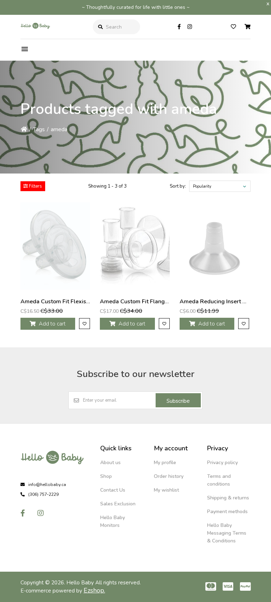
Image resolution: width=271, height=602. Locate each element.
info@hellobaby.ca (47, 484)
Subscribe (178, 401)
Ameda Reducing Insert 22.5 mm (223, 301)
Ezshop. (94, 590)
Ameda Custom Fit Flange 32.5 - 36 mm (152, 301)
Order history (168, 476)
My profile (165, 462)
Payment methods (227, 511)
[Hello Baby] (35, 33)
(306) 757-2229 (43, 494)
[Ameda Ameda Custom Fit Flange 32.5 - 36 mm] (135, 246)
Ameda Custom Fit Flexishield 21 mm (69, 301)
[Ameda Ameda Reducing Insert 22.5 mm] (214, 246)
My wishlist (166, 490)
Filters (35, 186)
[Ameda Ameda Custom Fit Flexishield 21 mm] (55, 246)
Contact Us (112, 490)
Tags (39, 129)
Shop (106, 476)
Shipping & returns (228, 497)
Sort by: (178, 186)
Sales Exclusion (118, 503)
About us (110, 462)
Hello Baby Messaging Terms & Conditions (226, 533)
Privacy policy (222, 462)
